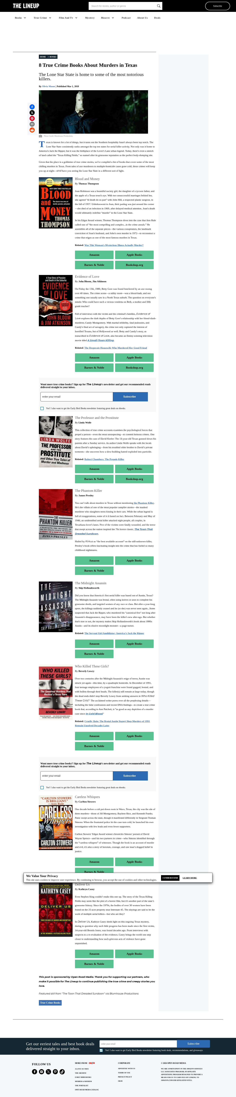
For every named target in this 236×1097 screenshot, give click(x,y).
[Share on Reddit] (32, 130)
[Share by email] (32, 124)
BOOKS (53, 57)
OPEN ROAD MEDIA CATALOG (87, 1090)
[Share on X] (32, 112)
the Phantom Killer (144, 503)
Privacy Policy (125, 1077)
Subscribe (217, 6)
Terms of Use (124, 1073)
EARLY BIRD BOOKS (83, 1077)
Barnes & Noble (94, 264)
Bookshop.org (134, 264)
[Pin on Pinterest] (32, 118)
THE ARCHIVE (80, 1073)
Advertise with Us (126, 1068)
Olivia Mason (48, 86)
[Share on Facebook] (32, 106)
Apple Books (134, 254)
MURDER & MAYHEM (83, 1081)
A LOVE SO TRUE (82, 1069)
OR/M (120, 1081)
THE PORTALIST (81, 1085)
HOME (43, 57)
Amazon (94, 254)
